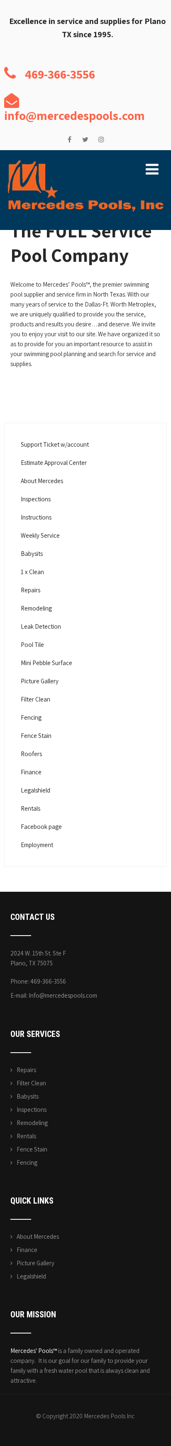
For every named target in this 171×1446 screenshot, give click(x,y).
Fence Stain (36, 736)
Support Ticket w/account (55, 444)
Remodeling (36, 608)
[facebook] (69, 139)
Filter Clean (35, 699)
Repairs (30, 590)
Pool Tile (32, 645)
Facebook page (41, 827)
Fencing (31, 717)
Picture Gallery (40, 681)
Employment (37, 845)
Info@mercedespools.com (63, 995)
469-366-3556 (60, 74)
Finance (31, 772)
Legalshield (35, 790)
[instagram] (101, 139)
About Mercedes (42, 481)
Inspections (36, 499)
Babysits (32, 554)
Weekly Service (40, 535)
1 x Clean (32, 572)
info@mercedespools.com (74, 115)
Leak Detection (41, 626)
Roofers (31, 754)
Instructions (36, 517)
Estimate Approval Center (54, 463)
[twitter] (85, 139)
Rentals (30, 808)
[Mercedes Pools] (85, 162)
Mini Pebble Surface (46, 663)
